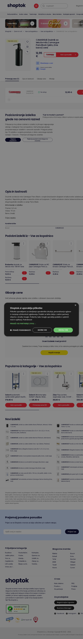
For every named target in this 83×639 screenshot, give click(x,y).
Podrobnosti (27, 320)
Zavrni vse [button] (42, 330)
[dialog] (41, 319)
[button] (41, 323)
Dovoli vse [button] (63, 330)
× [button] (75, 305)
